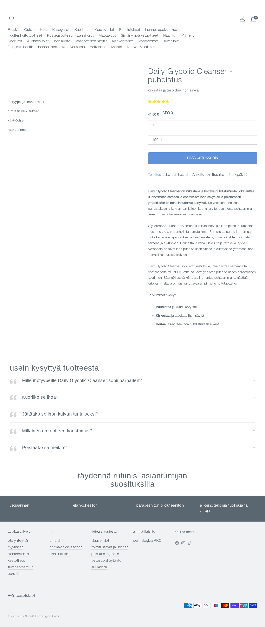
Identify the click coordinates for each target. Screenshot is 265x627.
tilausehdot (100, 541)
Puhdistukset (129, 30)
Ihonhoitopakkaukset (161, 30)
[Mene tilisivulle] (242, 18)
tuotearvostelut (20, 567)
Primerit (187, 36)
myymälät (15, 547)
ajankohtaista (18, 554)
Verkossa (77, 47)
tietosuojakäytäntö (106, 561)
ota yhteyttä (18, 541)
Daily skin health (20, 47)
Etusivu (13, 30)
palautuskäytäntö (105, 554)
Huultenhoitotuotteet (25, 36)
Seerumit (15, 41)
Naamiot (170, 36)
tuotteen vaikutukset (23, 111)
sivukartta (99, 567)
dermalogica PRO (147, 541)
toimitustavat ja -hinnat (109, 547)
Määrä (168, 113)
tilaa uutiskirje (60, 554)
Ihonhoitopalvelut (51, 47)
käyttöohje (15, 120)
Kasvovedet (104, 30)
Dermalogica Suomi (47, 616)
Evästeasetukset (21, 596)
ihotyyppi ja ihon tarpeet (26, 102)
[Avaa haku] (12, 18)
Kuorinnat (82, 30)
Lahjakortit (85, 36)
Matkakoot (107, 36)
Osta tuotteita (35, 30)
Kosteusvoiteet (59, 36)
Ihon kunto (62, 41)
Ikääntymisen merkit (91, 41)
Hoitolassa (98, 47)
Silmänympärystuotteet (139, 36)
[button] (159, 102)
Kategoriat (60, 30)
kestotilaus (16, 561)
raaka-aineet (17, 130)
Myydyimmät (148, 41)
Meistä (116, 47)
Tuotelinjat (171, 41)
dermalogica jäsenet (65, 547)
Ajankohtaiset (122, 41)
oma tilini (56, 541)
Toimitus (154, 175)
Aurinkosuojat (38, 41)
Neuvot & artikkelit (141, 47)
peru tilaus (16, 574)
